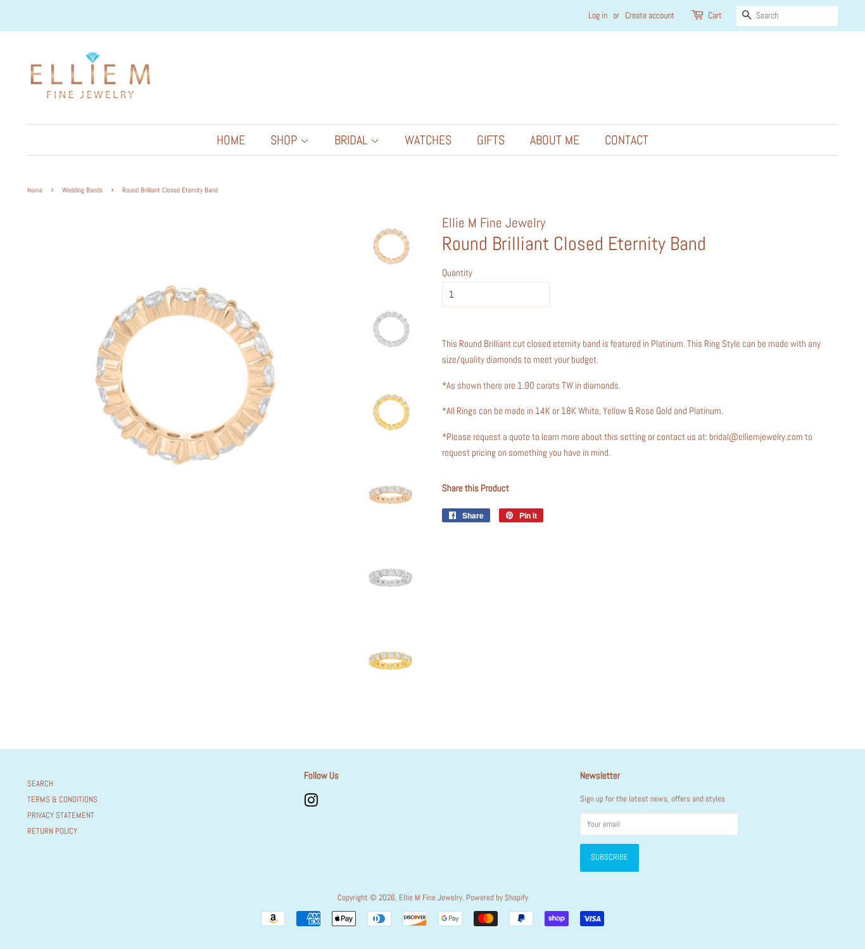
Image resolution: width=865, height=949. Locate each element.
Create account (649, 15)
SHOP (285, 140)
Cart (715, 15)
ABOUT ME (554, 140)
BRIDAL (352, 140)
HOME (231, 140)
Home (34, 189)
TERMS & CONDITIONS (62, 800)
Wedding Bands (82, 189)
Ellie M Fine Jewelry (430, 898)
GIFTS (491, 140)
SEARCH (40, 784)
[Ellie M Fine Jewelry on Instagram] (311, 803)
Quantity (457, 273)
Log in (597, 15)
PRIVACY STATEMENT (60, 815)
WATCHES (428, 140)
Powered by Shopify (497, 898)
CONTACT (626, 140)
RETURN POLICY (52, 831)
